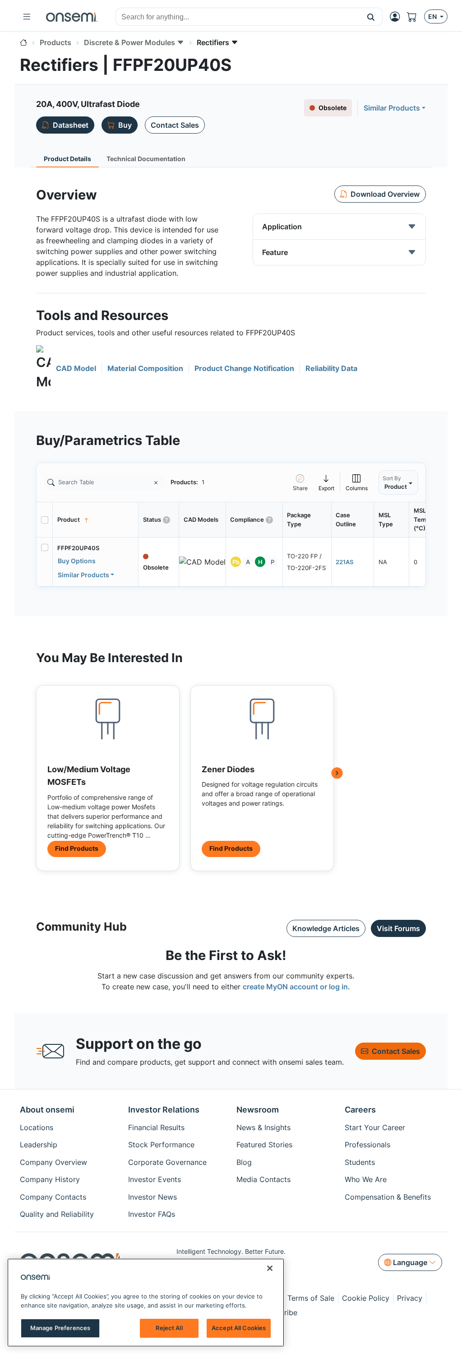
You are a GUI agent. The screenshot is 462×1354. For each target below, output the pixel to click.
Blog (244, 1162)
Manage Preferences (60, 1327)
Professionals (367, 1144)
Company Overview (53, 1162)
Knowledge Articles (326, 928)
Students (360, 1162)
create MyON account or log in (295, 986)
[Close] (270, 1268)
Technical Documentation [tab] (145, 158)
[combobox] (238, 17)
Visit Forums (398, 928)
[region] (145, 1302)
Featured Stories (264, 1144)
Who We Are (366, 1179)
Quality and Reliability (57, 1214)
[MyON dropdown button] (397, 16)
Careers (360, 1109)
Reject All (169, 1327)
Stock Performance (161, 1144)
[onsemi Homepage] (72, 17)
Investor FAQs (151, 1214)
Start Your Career (375, 1127)
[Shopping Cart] (415, 16)
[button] (371, 17)
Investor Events (154, 1179)
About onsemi (47, 1109)
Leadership (38, 1144)
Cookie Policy (365, 1298)
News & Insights (263, 1127)
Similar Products (392, 107)
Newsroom (257, 1109)
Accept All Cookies (239, 1327)
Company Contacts (53, 1196)
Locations (36, 1127)
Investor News (152, 1196)
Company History (50, 1179)
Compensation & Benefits (388, 1196)
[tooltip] (326, 482)
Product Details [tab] (67, 158)
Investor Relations (163, 1109)
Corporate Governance (167, 1162)
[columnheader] (96, 520)
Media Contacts (263, 1179)
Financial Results (156, 1127)
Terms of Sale (310, 1298)
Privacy (409, 1298)
